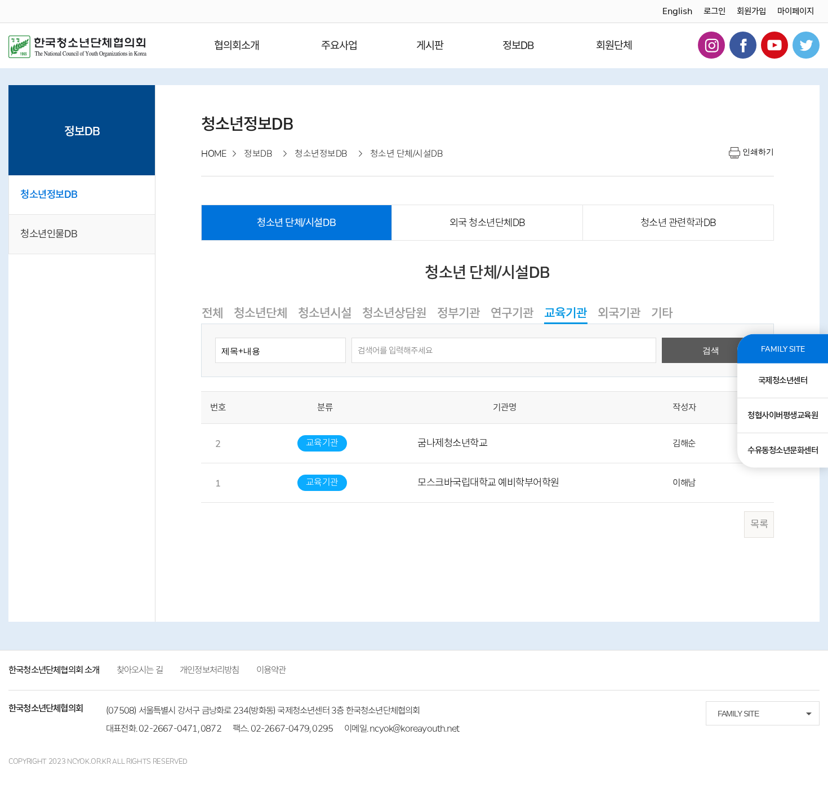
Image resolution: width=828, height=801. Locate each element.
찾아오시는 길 (140, 670)
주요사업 (339, 45)
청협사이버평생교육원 (782, 415)
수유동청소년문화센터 (782, 449)
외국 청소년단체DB (487, 222)
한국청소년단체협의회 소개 (54, 670)
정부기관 (458, 312)
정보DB (518, 45)
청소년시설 (324, 312)
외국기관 (619, 312)
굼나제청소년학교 (452, 443)
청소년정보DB (49, 194)
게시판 (429, 45)
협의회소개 (236, 45)
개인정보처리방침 (209, 670)
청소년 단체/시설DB (296, 222)
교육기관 (565, 312)
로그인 (714, 11)
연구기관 (512, 312)
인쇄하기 (758, 151)
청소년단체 (260, 312)
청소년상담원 (394, 312)
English (677, 11)
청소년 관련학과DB (678, 222)
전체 (212, 312)
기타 (662, 312)
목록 (759, 524)
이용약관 (271, 670)
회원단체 (614, 45)
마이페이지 (795, 11)
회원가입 (751, 11)
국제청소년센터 (783, 380)
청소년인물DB (49, 234)
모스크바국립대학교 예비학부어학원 (488, 482)
